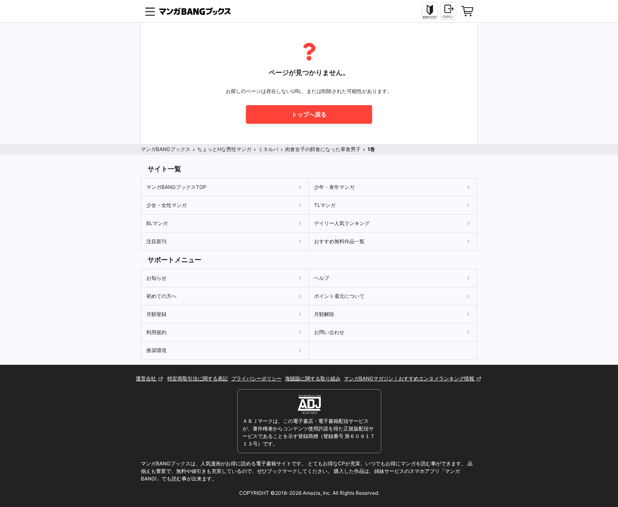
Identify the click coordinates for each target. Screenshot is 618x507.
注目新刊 (156, 241)
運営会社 (146, 378)
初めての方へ (161, 296)
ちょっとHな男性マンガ (224, 149)
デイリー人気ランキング (342, 223)
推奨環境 (156, 350)
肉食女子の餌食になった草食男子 (323, 149)
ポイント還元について (339, 296)
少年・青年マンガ (334, 187)
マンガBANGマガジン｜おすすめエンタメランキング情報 (409, 378)
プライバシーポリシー (256, 378)
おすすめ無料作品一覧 (339, 241)
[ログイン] (448, 11)
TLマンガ (324, 205)
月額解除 (324, 314)
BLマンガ (157, 223)
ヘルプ (321, 278)
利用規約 (156, 332)
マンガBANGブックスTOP (176, 187)
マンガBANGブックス (165, 149)
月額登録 (156, 314)
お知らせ (156, 278)
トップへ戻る (309, 114)
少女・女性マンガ (166, 205)
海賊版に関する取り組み (313, 378)
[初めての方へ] (429, 11)
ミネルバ (268, 149)
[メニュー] (150, 11)
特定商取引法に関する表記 (197, 378)
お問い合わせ (329, 332)
